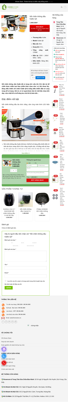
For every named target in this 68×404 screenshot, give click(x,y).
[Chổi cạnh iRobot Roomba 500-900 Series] (55, 119)
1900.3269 (19, 304)
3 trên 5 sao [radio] (28, 242)
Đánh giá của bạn (10, 240)
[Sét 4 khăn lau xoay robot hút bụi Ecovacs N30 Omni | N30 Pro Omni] (55, 197)
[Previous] (4, 24)
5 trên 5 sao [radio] (23, 245)
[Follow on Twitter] (9, 321)
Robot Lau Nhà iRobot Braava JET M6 (61, 131)
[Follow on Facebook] (3, 321)
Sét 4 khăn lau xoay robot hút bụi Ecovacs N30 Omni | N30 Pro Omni (62, 196)
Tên (6, 264)
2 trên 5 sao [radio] (17, 242)
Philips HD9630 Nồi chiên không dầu (42, 211)
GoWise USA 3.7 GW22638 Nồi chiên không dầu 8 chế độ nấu (9, 212)
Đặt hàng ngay (37, 180)
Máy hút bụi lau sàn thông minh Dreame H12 (62, 89)
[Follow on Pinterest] (15, 321)
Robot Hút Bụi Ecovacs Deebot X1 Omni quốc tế (61, 103)
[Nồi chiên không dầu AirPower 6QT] (55, 146)
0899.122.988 (49, 396)
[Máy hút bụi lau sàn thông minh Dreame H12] (55, 90)
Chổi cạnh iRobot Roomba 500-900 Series (62, 117)
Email (7, 272)
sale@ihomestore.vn (15, 317)
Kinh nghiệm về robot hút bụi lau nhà (12, 345)
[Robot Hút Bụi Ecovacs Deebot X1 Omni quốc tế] (55, 104)
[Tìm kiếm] (61, 7)
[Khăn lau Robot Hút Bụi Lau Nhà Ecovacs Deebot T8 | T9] (55, 162)
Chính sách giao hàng (8, 366)
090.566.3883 (26, 304)
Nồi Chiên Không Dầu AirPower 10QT (62, 178)
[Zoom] (3, 30)
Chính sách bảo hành (8, 359)
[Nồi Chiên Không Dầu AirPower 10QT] (55, 179)
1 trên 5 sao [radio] (7, 242)
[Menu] (65, 7)
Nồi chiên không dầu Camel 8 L (25, 210)
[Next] (24, 24)
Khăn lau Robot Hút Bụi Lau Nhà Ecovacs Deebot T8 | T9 (62, 161)
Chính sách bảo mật (7, 369)
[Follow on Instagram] (6, 321)
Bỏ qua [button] (50, 1)
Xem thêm (25, 153)
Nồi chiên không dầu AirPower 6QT (62, 144)
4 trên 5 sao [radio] (9, 245)
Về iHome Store (6, 338)
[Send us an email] (12, 321)
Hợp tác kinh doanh (7, 341)
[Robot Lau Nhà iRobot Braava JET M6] (55, 132)
